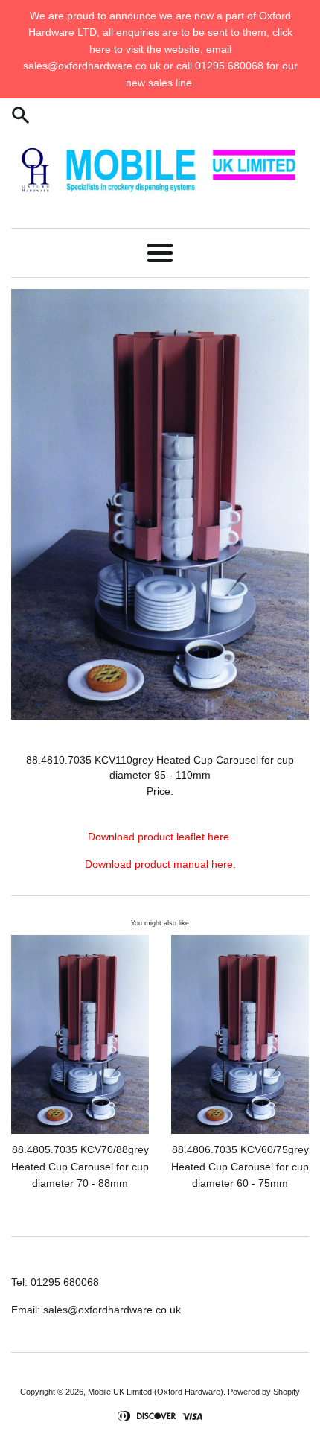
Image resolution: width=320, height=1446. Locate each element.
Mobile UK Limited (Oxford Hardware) (155, 1391)
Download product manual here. (160, 864)
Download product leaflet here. (160, 837)
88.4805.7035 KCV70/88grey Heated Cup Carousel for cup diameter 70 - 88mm (80, 1166)
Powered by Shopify (264, 1391)
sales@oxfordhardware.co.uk (112, 1310)
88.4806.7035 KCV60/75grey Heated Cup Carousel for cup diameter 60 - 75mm (240, 1166)
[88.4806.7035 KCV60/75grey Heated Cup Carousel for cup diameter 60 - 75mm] (240, 1034)
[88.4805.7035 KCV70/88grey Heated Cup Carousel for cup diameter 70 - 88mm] (80, 1034)
